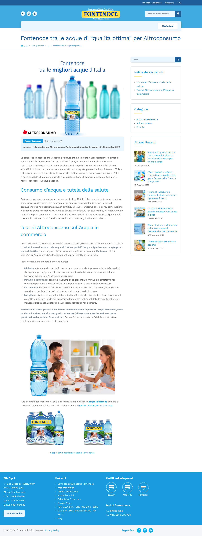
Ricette (141, 127)
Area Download (66, 487)
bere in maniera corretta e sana (95, 405)
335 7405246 (18, 500)
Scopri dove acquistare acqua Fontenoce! (72, 452)
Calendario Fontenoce (69, 499)
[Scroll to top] (193, 527)
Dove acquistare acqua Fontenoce (76, 484)
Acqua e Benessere (33, 141)
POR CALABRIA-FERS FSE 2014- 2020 (78, 507)
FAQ (60, 518)
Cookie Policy (65, 503)
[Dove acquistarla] (72, 412)
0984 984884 (18, 496)
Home (25, 46)
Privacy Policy (52, 530)
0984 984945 (18, 505)
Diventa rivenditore (68, 491)
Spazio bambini (66, 495)
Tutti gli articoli (38, 46)
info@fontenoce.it (16, 492)
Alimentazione (144, 123)
